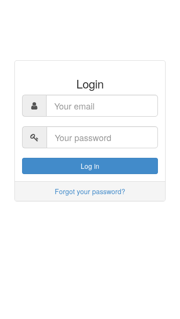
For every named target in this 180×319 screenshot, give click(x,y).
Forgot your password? (90, 191)
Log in (90, 166)
